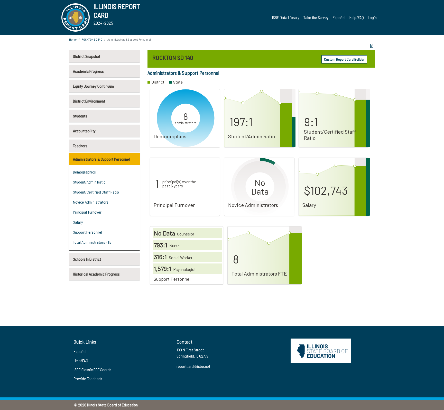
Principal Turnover (87, 211)
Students (80, 115)
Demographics (84, 171)
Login (372, 17)
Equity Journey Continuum (93, 86)
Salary (78, 222)
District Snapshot (86, 56)
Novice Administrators (90, 201)
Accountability (84, 130)
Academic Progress (88, 71)
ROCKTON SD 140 (92, 39)
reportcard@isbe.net (193, 366)
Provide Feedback (88, 378)
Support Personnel (87, 232)
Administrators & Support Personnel (101, 159)
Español (339, 17)
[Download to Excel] (372, 46)
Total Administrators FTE (92, 242)
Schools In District (87, 259)
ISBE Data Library (285, 17)
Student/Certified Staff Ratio (96, 191)
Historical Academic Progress (96, 273)
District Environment (89, 100)
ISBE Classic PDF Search (92, 369)
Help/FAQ (356, 17)
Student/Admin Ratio (89, 181)
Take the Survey (316, 17)
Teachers (80, 145)
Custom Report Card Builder (344, 59)
